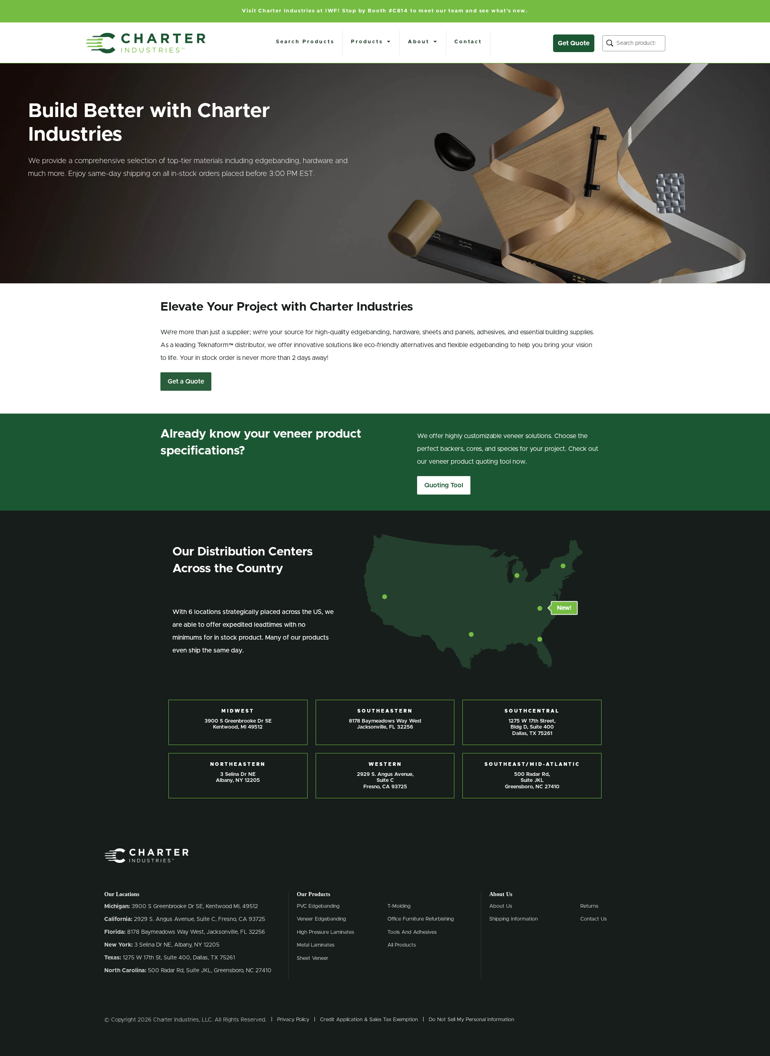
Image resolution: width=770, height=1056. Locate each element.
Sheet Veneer (312, 958)
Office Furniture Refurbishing (420, 919)
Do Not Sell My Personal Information (471, 1019)
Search (609, 43)
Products (367, 41)
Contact (468, 41)
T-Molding (399, 906)
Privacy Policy (293, 1019)
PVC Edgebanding (318, 906)
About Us (500, 906)
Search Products (305, 41)
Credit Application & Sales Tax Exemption (369, 1019)
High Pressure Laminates (325, 932)
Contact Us (593, 919)
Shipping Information (513, 919)
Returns (589, 906)
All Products (401, 945)
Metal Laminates (315, 945)
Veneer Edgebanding (321, 919)
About (419, 41)
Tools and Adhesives (412, 932)
